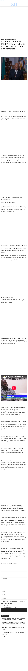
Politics (6, 7)
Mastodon (2, 0)
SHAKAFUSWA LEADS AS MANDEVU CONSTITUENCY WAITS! (13, 628)
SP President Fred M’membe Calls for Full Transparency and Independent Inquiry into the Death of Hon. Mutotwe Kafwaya (13, 624)
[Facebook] (2, 54)
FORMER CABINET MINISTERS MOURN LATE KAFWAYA (13, 632)
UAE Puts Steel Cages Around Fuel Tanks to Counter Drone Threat (14, 635)
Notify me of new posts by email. (9, 607)
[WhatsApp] (11, 54)
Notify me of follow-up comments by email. (11, 605)
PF (5, 39)
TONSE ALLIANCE (9, 39)
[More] (14, 54)
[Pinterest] (8, 54)
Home (2, 7)
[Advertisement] (14, 24)
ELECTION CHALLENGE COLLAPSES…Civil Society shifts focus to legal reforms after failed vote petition (13, 619)
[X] (5, 54)
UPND (14, 39)
